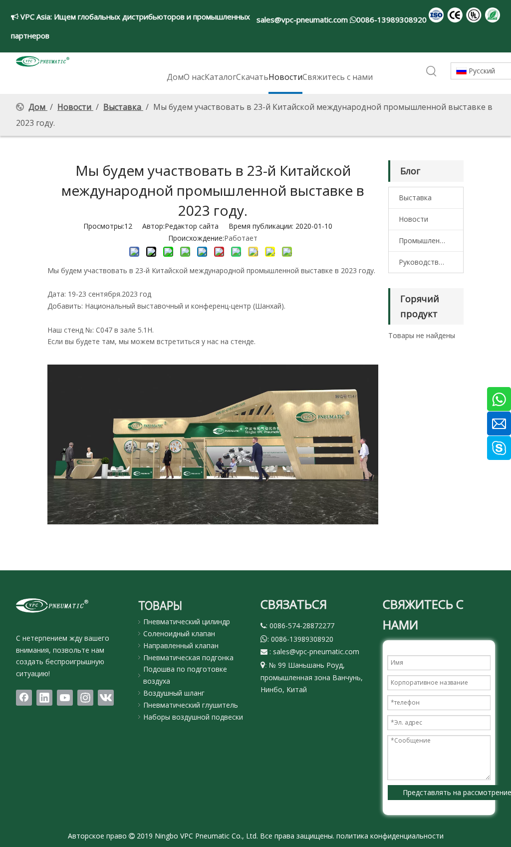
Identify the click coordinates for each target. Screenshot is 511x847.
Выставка (415, 197)
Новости (413, 219)
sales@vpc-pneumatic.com (303, 19)
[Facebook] (24, 698)
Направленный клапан (181, 645)
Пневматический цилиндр (186, 621)
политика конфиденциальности (390, 836)
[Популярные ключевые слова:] (432, 71)
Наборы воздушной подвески (193, 717)
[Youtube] (65, 698)
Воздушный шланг (174, 693)
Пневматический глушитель (190, 705)
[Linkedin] (44, 698)
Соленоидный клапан (179, 633)
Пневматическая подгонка (188, 657)
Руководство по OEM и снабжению (431, 262)
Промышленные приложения (431, 240)
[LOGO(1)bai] (52, 605)
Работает (240, 238)
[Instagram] (85, 698)
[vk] (106, 698)
